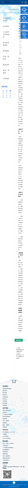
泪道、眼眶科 (6, 420)
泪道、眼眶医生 (6, 456)
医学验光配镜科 (6, 416)
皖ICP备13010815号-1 (15, 486)
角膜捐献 (5, 405)
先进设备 (5, 401)
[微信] (14, 482)
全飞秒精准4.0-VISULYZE (9, 432)
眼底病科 (6, 65)
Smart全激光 (6, 436)
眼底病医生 (5, 453)
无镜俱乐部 (5, 397)
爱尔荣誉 (5, 392)
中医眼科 (6, 78)
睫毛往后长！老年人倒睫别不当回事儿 (20, 356)
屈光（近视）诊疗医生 (8, 443)
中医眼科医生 (6, 460)
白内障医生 (5, 445)
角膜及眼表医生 (6, 458)
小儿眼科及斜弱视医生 (8, 447)
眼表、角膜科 (6, 425)
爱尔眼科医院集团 (7, 388)
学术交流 (5, 399)
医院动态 (5, 394)
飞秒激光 (5, 434)
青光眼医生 (5, 451)
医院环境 (5, 390)
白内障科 (6, 26)
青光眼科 (6, 51)
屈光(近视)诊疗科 (7, 410)
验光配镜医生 (6, 449)
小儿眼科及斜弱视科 (6, 34)
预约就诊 (18, 340)
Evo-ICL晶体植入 (7, 438)
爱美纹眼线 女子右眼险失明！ (20, 350)
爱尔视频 (5, 403)
